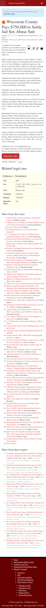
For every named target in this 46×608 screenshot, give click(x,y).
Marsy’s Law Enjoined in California (18, 399)
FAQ (18, 575)
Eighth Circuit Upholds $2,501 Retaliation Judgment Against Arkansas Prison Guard (24, 275)
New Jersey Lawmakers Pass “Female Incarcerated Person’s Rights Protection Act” (23, 522)
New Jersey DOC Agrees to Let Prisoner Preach (22, 359)
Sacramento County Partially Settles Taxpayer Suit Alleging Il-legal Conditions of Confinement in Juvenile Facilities (25, 372)
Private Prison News (25, 595)
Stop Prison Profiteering (25, 580)
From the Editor (11, 227)
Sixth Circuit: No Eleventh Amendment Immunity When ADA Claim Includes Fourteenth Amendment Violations (23, 434)
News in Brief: (11, 443)
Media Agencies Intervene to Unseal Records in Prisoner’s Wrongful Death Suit (22, 367)
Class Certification (37, 498)
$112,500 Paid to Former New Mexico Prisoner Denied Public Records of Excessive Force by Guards (25, 532)
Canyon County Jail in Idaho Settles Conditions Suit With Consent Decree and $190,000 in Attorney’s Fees (24, 310)
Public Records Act (19, 538)
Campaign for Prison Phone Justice (25, 567)
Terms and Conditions (24, 577)
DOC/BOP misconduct (17, 536)
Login (20, 162)
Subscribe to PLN (25, 585)
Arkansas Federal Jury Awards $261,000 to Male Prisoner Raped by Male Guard (22, 404)
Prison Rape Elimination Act (33, 472)
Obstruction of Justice (12, 519)
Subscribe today (9, 14)
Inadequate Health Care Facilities (29, 547)
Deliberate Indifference (24, 482)
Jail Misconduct (18, 489)
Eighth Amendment (18, 498)
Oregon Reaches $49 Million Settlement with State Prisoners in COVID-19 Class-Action (23, 494)
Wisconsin (5, 42)
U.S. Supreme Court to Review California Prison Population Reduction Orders (22, 235)
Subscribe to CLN (25, 588)
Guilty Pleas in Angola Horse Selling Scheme (21, 300)
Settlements (34, 40)
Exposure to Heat (16, 479)
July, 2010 (40, 35)
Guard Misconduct (38, 505)
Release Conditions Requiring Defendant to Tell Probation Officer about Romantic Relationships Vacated (25, 287)
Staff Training (10, 529)
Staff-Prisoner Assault (24, 40)
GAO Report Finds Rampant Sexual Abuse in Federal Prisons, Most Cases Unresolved (24, 466)
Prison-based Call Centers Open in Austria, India (22, 345)
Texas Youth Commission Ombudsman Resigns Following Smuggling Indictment (22, 261)
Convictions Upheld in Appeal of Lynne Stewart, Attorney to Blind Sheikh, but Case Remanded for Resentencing (23, 255)
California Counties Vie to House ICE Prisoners (22, 354)
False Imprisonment (30, 538)
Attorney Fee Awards (17, 460)
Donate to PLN (24, 593)
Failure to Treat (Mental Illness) (15, 545)
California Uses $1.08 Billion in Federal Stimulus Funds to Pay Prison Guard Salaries (25, 223)
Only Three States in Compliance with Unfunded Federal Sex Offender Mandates (22, 291)
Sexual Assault (13, 40)
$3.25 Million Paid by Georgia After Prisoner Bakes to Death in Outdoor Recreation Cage (24, 475)
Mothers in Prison (20, 529)
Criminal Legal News (21, 564)
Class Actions (10, 463)
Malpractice (9, 507)
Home (16, 560)
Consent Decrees (36, 460)
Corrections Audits (19, 472)
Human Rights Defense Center (24, 562)
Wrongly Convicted (20, 569)
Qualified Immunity (11, 500)
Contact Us (21, 573)
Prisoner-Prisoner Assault (24, 470)
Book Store (22, 590)
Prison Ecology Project (25, 582)
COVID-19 (9, 498)
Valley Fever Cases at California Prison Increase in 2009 (25, 283)
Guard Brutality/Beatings (21, 507)
